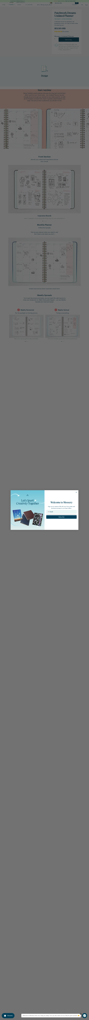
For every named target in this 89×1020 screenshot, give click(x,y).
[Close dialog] (76, 492)
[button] (84, 1015)
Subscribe (61, 517)
